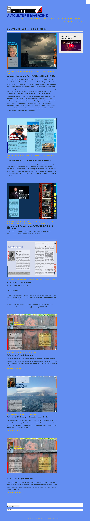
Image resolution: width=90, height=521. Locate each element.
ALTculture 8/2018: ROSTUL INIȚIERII (19, 282)
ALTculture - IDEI (28, 279)
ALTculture (10, 71)
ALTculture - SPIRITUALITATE (14, 223)
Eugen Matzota (67, 21)
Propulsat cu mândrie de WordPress (37, 518)
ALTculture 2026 (41, 71)
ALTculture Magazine (27, 15)
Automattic (59, 518)
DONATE (9, 510)
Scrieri (9, 73)
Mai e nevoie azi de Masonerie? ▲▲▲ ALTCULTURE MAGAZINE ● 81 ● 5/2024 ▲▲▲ (31, 227)
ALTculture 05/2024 (26, 223)
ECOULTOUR (78, 18)
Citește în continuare (17, 369)
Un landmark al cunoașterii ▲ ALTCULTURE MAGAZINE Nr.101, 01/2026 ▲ (31, 76)
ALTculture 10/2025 (32, 155)
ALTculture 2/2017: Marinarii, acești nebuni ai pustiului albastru (27, 417)
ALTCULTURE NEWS (36, 18)
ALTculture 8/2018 (51, 279)
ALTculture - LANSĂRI (34, 221)
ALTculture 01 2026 (32, 71)
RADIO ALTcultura (49, 18)
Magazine (23, 18)
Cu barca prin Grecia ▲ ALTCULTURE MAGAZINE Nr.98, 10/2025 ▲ (29, 160)
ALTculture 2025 (41, 155)
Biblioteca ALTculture (65, 18)
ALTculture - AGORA (18, 279)
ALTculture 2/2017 (31, 352)
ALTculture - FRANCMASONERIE (21, 221)
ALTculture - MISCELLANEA (20, 71)
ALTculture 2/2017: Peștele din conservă (20, 355)
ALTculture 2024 (36, 223)
